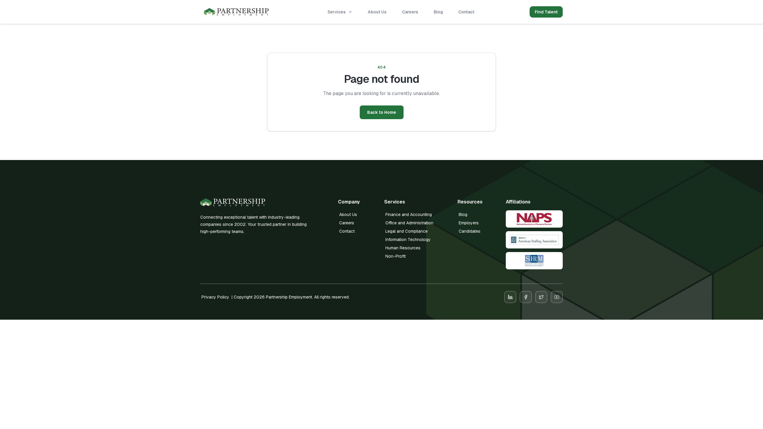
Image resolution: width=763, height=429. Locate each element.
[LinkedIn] (510, 297)
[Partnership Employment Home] (236, 12)
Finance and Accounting (408, 214)
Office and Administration (409, 223)
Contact (466, 12)
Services (337, 12)
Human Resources (403, 248)
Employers (469, 223)
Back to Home (381, 112)
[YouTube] (557, 297)
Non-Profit (395, 256)
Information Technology (408, 239)
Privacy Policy (215, 297)
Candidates (469, 231)
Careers (410, 12)
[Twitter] (541, 297)
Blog (438, 12)
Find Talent (546, 12)
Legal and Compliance (406, 231)
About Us (377, 12)
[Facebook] (526, 297)
